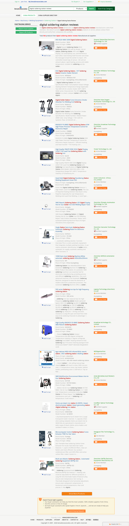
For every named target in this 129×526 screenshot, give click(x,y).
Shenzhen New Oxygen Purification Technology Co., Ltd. (104, 100)
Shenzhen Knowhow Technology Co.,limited (105, 125)
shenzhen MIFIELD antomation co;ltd (104, 257)
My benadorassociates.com (38, 2)
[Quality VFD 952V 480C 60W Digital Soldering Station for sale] (46, 53)
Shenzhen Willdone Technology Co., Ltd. (104, 72)
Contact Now (102, 48)
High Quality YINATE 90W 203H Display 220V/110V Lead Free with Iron (72, 151)
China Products (29, 15)
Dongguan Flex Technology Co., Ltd (104, 433)
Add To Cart (47, 55)
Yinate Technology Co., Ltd (102, 149)
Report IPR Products (26, 32)
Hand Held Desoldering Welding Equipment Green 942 (72, 179)
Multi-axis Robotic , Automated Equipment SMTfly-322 (72, 460)
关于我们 (88, 520)
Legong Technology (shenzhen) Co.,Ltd (104, 290)
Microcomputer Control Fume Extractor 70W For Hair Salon (72, 433)
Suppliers (48, 520)
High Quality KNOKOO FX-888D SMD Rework (73, 324)
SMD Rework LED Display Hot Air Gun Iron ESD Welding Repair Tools (73, 204)
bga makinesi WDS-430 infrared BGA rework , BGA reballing (72, 352)
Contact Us (74, 520)
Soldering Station (50, 20)
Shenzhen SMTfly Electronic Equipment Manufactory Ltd (103, 459)
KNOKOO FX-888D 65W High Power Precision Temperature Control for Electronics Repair (72, 127)
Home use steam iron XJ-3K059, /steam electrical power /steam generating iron (73, 405)
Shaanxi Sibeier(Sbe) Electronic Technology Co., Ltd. (104, 40)
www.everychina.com (69, 517)
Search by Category (105, 8)
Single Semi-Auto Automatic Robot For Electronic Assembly (70, 229)
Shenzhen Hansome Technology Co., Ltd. (104, 228)
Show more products (77, 494)
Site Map (57, 520)
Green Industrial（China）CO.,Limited (103, 179)
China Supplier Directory (47, 15)
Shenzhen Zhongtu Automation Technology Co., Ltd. (104, 203)
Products (40, 520)
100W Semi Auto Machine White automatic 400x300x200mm (71, 257)
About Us (65, 520)
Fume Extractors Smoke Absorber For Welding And (71, 101)
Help (82, 520)
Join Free (24, 2)
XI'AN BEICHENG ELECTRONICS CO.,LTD (104, 377)
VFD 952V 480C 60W (71, 40)
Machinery (24, 20)
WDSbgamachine (99, 351)
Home (18, 15)
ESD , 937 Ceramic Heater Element (71, 72)
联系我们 (96, 520)
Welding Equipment (36, 20)
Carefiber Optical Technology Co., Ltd (103, 404)
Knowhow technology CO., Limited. (102, 323)
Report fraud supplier (26, 29)
